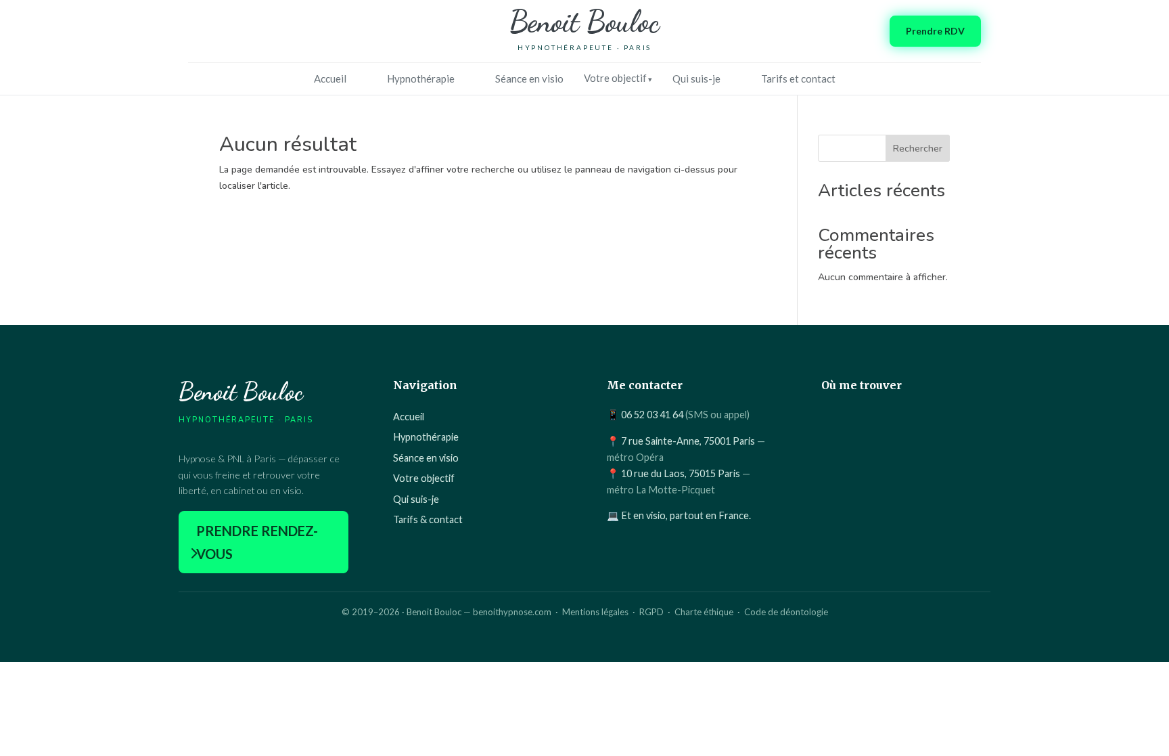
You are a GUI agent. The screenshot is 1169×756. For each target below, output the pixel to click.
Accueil (330, 78)
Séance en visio (529, 78)
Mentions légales (595, 611)
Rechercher (917, 148)
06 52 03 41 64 (652, 414)
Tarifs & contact (428, 519)
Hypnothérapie (421, 78)
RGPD (651, 611)
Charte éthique (703, 611)
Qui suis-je (696, 78)
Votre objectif (615, 78)
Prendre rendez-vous (257, 542)
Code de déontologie (786, 611)
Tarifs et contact (798, 78)
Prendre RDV (935, 31)
